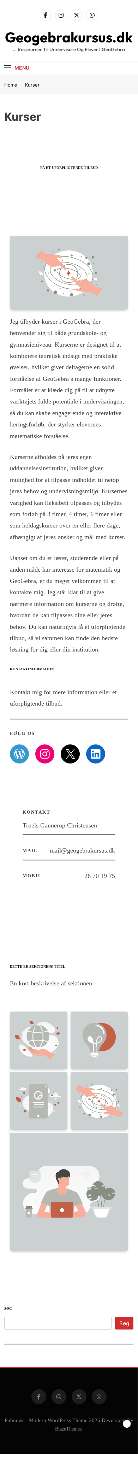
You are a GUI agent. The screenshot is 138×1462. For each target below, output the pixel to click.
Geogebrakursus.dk (69, 37)
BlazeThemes (68, 1429)
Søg (8, 1308)
